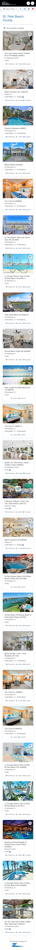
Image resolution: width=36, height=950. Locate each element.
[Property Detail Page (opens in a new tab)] (18, 40)
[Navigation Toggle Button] (32, 3)
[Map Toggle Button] (24, 9)
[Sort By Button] (20, 9)
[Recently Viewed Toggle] (28, 9)
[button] (5, 40)
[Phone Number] (28, 3)
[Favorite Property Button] (30, 34)
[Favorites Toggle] (33, 9)
